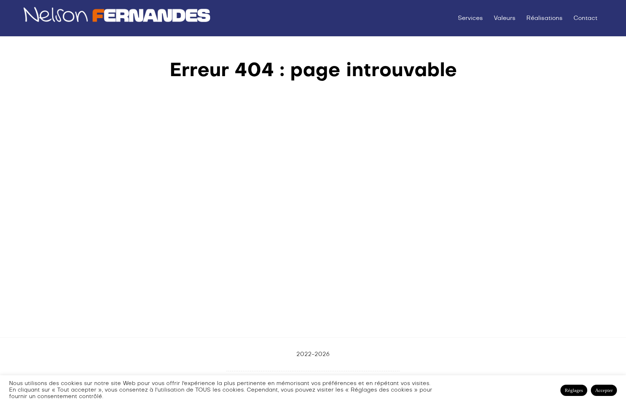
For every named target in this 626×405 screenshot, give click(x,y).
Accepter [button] (604, 390)
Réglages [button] (574, 390)
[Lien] (116, 18)
